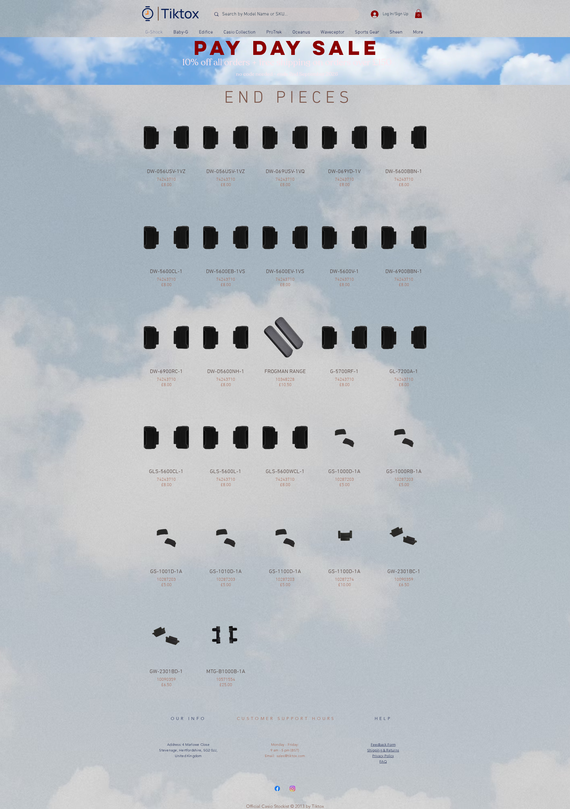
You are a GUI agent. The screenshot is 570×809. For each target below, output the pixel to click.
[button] (418, 13)
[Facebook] (277, 788)
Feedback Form (383, 744)
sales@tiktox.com (291, 756)
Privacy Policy (383, 756)
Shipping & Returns (383, 750)
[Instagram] (292, 788)
